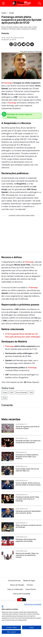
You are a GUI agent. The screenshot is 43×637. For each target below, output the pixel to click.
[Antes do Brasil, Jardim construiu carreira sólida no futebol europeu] (8, 484)
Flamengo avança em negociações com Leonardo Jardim (28, 512)
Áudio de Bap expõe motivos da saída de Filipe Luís (27, 470)
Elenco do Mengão (17, 585)
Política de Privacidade (21, 593)
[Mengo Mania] (21, 3)
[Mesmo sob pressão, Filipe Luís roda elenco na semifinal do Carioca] (8, 555)
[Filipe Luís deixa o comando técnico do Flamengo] (8, 527)
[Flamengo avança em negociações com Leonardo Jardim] (8, 512)
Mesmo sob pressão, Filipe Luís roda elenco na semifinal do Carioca (27, 555)
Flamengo (7, 83)
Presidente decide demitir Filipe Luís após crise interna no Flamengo (27, 499)
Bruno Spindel (21, 392)
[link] (3, 3)
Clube (11, 13)
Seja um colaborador (15, 589)
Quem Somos (31, 589)
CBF (11, 392)
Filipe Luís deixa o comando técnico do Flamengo (29, 526)
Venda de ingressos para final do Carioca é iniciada (27, 427)
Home (3, 13)
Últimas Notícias (14, 580)
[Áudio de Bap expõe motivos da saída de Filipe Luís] (8, 470)
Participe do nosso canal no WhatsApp (19, 115)
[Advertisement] (21, 233)
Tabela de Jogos (29, 580)
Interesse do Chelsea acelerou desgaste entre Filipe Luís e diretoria (27, 456)
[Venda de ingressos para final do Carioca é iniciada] (8, 428)
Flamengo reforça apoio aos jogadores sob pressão (26, 540)
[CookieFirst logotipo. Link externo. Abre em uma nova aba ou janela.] (3, 607)
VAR (31, 392)
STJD (4, 398)
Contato (30, 585)
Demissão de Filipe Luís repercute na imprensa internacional (28, 442)
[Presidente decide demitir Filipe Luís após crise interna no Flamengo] (8, 498)
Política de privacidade (32, 604)
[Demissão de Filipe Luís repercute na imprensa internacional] (8, 442)
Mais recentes (10, 419)
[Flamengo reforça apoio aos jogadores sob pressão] (8, 541)
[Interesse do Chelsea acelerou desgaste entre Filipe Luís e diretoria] (8, 456)
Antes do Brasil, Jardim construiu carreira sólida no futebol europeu (28, 484)
